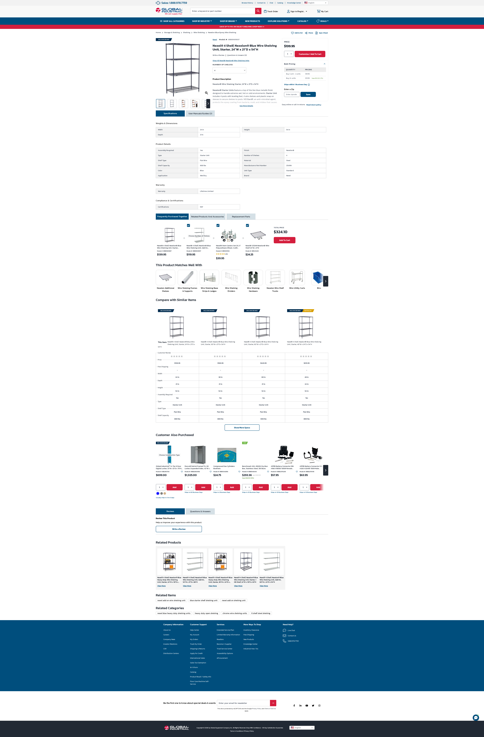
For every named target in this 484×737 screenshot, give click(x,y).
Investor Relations (170, 644)
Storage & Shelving (172, 32)
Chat (271, 3)
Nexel (215, 39)
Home (158, 32)
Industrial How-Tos (251, 648)
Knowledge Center (294, 3)
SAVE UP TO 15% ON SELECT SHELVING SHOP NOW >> (242, 27)
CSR (164, 648)
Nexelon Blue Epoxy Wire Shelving (222, 32)
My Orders (194, 639)
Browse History (247, 3)
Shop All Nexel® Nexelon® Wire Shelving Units (231, 60)
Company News (169, 639)
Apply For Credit (196, 653)
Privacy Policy (257, 708)
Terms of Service (270, 708)
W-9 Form (194, 667)
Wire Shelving (199, 32)
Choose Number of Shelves (199, 236)
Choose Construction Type (169, 455)
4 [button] (214, 70)
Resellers (220, 639)
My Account (194, 634)
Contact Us (261, 3)
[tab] (170, 113)
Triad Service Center (224, 648)
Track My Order (196, 644)
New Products (249, 639)
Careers (166, 634)
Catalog (280, 3)
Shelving (186, 32)
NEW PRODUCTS (252, 21)
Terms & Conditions (237, 731)
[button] (315, 3)
